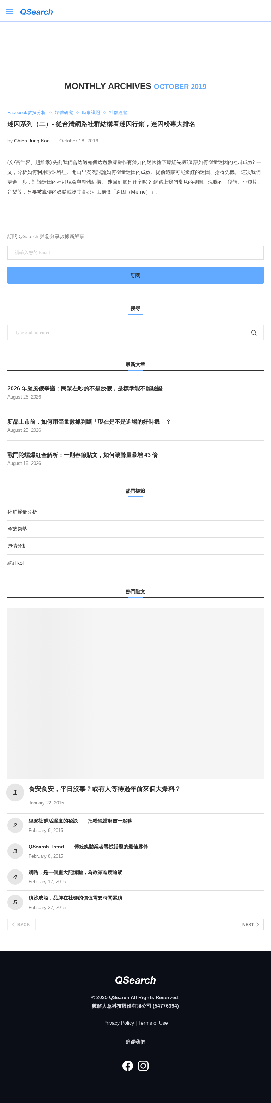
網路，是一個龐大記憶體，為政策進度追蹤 (75, 872)
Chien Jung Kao (32, 140)
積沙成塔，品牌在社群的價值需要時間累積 (75, 898)
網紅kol (15, 563)
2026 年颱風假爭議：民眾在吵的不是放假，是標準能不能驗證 (85, 388)
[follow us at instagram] (143, 1066)
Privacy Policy (118, 1023)
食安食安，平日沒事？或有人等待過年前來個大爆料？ (105, 788)
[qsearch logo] (40, 11)
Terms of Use (153, 1023)
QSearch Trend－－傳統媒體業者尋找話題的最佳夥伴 (88, 846)
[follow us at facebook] (127, 1066)
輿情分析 (17, 546)
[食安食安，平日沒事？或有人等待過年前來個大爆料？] (135, 693)
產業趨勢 (17, 529)
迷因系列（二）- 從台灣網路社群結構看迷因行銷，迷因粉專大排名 (101, 124)
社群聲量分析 (22, 512)
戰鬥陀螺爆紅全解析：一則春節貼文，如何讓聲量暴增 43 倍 (82, 455)
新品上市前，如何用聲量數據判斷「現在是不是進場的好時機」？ (89, 422)
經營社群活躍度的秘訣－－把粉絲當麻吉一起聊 (80, 821)
